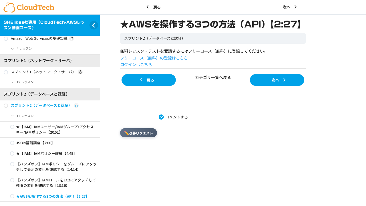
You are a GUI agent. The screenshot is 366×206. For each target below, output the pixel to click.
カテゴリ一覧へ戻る (213, 77)
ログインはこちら (136, 64)
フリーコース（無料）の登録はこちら (154, 58)
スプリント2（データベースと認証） (154, 38)
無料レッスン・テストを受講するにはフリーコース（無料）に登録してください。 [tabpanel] (194, 58)
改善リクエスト (138, 133)
